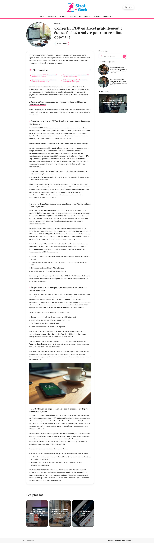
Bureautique (62, 43)
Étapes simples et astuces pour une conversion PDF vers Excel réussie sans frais (76, 75)
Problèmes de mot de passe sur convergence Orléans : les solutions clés (60, 512)
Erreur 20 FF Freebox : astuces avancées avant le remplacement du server (118, 69)
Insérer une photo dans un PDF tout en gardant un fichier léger (64, 143)
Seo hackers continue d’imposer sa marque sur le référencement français (118, 81)
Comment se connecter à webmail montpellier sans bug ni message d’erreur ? (112, 102)
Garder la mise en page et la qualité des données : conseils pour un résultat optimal (75, 80)
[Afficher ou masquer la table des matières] (69, 70)
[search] (126, 7)
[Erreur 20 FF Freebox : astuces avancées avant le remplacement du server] (103, 69)
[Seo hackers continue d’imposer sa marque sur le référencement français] (103, 81)
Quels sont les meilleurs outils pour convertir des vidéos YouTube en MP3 (37, 512)
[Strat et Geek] (77, 7)
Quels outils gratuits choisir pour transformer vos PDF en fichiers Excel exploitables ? (44, 80)
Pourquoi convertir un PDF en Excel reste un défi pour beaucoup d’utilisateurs (44, 75)
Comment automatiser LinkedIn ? (83, 512)
